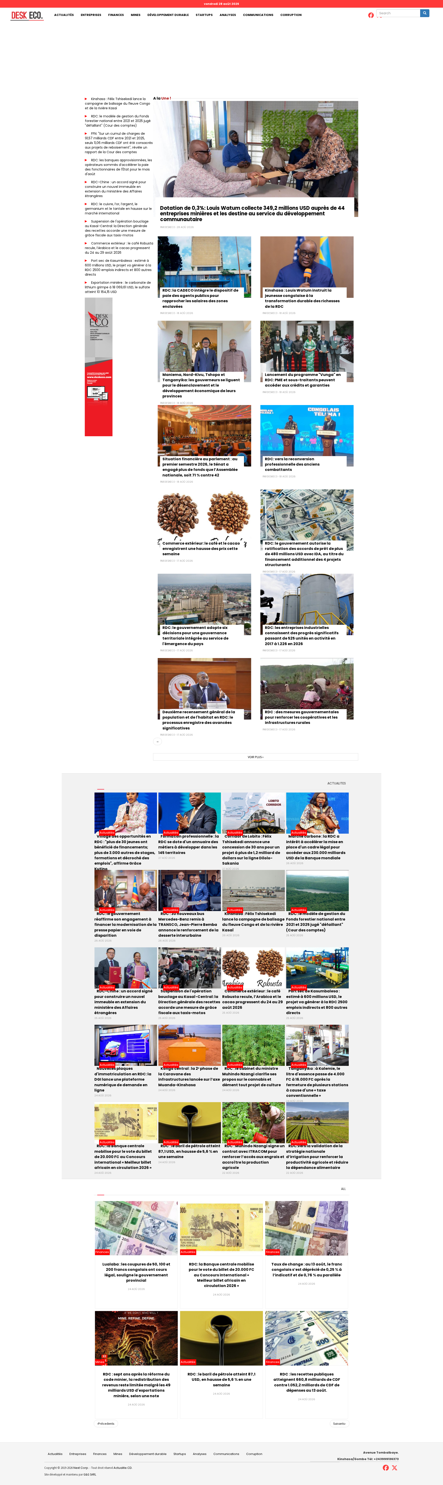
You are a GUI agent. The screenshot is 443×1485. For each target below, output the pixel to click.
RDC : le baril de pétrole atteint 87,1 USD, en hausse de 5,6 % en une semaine (189, 1151)
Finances (116, 15)
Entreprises (91, 15)
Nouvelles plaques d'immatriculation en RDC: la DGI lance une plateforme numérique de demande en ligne (122, 1079)
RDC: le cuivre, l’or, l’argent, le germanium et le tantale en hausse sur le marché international (118, 209)
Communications (258, 15)
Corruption (291, 15)
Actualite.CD (122, 1468)
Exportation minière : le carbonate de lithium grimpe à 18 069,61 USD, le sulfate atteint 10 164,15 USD (118, 287)
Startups (204, 15)
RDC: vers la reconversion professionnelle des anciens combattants (292, 464)
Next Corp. (81, 1468)
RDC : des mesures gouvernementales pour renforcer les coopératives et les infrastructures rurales (302, 717)
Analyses (228, 15)
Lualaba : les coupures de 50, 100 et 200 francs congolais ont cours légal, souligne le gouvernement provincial (136, 1272)
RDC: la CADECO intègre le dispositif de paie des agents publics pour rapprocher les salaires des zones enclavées (200, 298)
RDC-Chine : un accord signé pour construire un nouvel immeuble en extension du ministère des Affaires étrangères (115, 189)
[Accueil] (25, 16)
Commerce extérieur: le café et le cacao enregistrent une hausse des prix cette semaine (201, 549)
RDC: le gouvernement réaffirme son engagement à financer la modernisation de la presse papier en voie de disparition (125, 924)
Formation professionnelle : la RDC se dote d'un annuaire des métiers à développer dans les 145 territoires (188, 844)
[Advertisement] (221, 57)
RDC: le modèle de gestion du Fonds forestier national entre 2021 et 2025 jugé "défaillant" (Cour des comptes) (118, 121)
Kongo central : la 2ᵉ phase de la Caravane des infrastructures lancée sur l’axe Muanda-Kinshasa (189, 1076)
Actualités (64, 15)
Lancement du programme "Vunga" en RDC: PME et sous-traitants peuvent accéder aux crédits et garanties (303, 380)
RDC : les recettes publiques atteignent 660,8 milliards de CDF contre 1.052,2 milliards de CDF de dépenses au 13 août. (306, 1382)
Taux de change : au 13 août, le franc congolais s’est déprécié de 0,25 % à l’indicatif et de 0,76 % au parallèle (306, 1270)
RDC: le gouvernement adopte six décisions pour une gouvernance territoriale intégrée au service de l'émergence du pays (195, 635)
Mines (136, 15)
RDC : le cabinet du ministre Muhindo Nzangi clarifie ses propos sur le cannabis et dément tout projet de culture (251, 1076)
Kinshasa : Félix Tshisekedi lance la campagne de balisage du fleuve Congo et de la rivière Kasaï (117, 103)
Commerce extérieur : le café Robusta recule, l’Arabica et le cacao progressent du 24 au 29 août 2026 (119, 248)
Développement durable (168, 15)
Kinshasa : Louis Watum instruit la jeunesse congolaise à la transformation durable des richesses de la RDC (302, 298)
